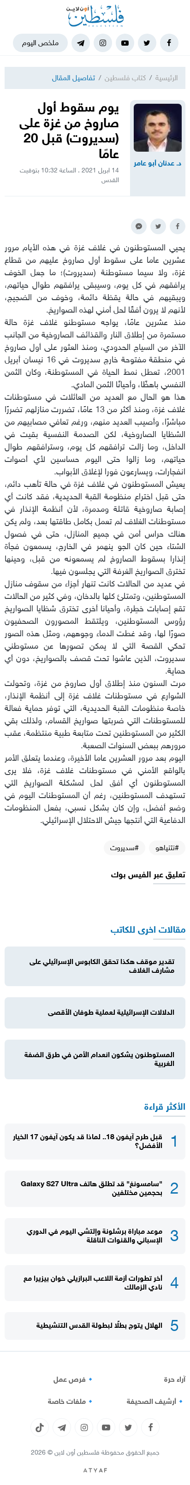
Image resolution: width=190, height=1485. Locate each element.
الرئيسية (166, 78)
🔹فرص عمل (74, 1379)
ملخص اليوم (40, 42)
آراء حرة (174, 1379)
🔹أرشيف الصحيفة (156, 1401)
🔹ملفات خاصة (71, 1401)
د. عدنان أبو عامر (158, 163)
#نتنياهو (167, 847)
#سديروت (124, 847)
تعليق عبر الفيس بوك (148, 875)
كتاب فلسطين (125, 78)
